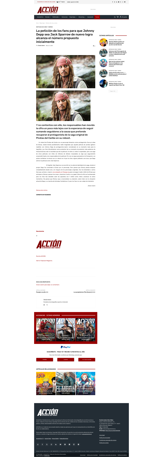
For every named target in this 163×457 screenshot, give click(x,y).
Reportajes (42, 23)
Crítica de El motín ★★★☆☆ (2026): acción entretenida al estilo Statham (117, 74)
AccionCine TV (40, 438)
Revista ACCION (41, 256)
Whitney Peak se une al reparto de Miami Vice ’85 (116, 84)
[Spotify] (78, 444)
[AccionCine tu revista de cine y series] (81, 412)
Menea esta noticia (41, 190)
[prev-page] (37, 398)
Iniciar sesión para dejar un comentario (47, 285)
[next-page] (40, 398)
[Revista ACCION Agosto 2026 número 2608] (46, 329)
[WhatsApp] (123, 2)
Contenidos (46, 335)
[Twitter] (46, 444)
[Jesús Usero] (40, 302)
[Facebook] (113, 2)
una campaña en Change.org (60, 172)
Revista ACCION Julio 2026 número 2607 (66, 338)
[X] (121, 2)
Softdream (47, 455)
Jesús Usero (41, 45)
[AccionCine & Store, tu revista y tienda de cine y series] (47, 9)
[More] (80, 51)
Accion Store (48, 438)
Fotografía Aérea (64, 438)
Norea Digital (55, 438)
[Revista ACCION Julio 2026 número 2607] (65, 329)
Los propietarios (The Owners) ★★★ (84, 292)
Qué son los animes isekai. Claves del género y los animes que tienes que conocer (85, 391)
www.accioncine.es (87, 434)
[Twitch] (74, 444)
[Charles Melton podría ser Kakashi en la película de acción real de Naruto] (46, 383)
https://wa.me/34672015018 (112, 430)
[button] (115, 17)
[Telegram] (119, 2)
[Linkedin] (117, 2)
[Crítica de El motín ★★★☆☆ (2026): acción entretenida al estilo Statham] (103, 73)
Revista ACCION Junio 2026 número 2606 (85, 338)
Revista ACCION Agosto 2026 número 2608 (46, 338)
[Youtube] (125, 2)
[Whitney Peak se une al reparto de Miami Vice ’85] (103, 83)
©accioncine (40, 231)
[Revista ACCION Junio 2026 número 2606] (85, 329)
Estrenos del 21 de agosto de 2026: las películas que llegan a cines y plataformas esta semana (65, 391)
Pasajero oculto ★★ (42, 292)
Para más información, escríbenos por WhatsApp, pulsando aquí (65, 355)
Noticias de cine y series (51, 23)
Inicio (37, 23)
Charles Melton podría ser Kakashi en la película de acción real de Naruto (46, 391)
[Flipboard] (65, 444)
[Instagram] (115, 2)
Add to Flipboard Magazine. (44, 260)
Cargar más (112, 91)
